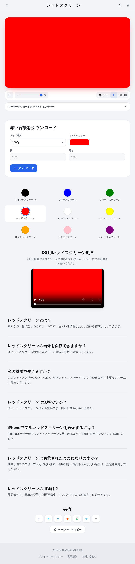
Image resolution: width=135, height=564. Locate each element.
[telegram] (86, 519)
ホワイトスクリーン (67, 218)
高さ (71, 150)
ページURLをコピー (70, 529)
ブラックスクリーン (25, 199)
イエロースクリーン (109, 218)
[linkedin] (58, 519)
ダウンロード (26, 168)
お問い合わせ (89, 556)
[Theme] (120, 5)
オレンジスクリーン (25, 236)
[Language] (127, 5)
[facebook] (39, 519)
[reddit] (67, 519)
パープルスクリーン (109, 236)
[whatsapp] (77, 519)
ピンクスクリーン (67, 236)
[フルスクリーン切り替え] (10, 95)
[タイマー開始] (113, 95)
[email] (96, 519)
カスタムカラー (77, 135)
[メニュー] (7, 5)
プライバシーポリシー (50, 556)
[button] (67, 52)
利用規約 (72, 556)
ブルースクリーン (67, 199)
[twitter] (48, 519)
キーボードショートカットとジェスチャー (31, 106)
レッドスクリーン (25, 218)
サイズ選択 (16, 135)
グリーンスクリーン (109, 199)
